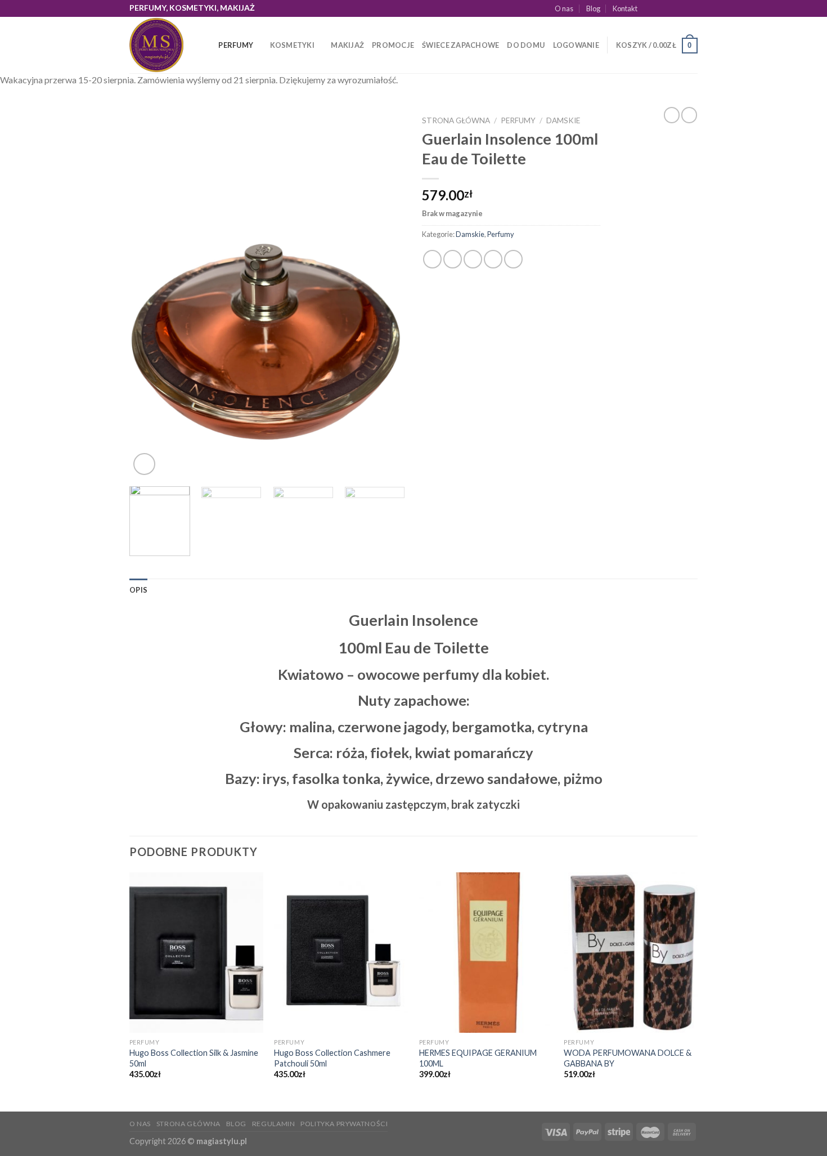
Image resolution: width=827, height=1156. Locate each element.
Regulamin (273, 1123)
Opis (138, 589)
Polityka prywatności (344, 1123)
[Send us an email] (681, 8)
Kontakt (625, 8)
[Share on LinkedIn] (513, 259)
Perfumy (235, 45)
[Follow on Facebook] (649, 8)
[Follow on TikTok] (670, 8)
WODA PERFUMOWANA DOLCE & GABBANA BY (627, 1058)
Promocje (393, 45)
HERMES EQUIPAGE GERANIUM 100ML (478, 1058)
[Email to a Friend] (473, 259)
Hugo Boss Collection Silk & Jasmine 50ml (193, 1058)
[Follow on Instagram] (660, 8)
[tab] (138, 590)
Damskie (563, 120)
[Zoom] (144, 464)
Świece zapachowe (460, 45)
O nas (564, 8)
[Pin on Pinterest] (493, 259)
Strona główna (456, 120)
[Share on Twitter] (452, 259)
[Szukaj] (206, 45)
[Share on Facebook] (432, 259)
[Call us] (692, 8)
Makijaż (347, 45)
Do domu (526, 45)
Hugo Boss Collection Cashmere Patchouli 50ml (332, 1058)
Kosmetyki (292, 45)
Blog (593, 8)
